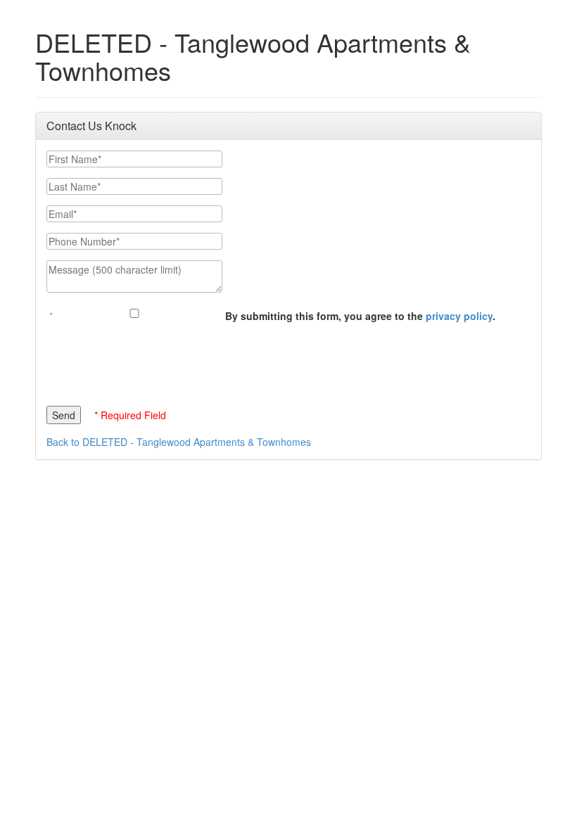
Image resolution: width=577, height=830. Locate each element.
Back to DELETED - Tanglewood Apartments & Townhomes (178, 442)
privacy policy (459, 316)
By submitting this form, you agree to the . (360, 316)
